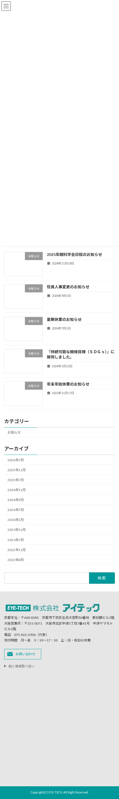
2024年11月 (16, 490)
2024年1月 (15, 520)
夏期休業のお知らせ (64, 319)
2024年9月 (15, 500)
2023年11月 (16, 530)
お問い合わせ (25, 654)
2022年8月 (15, 560)
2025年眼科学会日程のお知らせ (74, 254)
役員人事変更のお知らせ (68, 286)
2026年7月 (15, 460)
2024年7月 (15, 510)
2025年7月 (15, 480)
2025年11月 (16, 470)
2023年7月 (15, 540)
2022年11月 (16, 550)
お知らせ (14, 432)
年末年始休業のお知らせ (68, 384)
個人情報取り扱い (21, 666)
